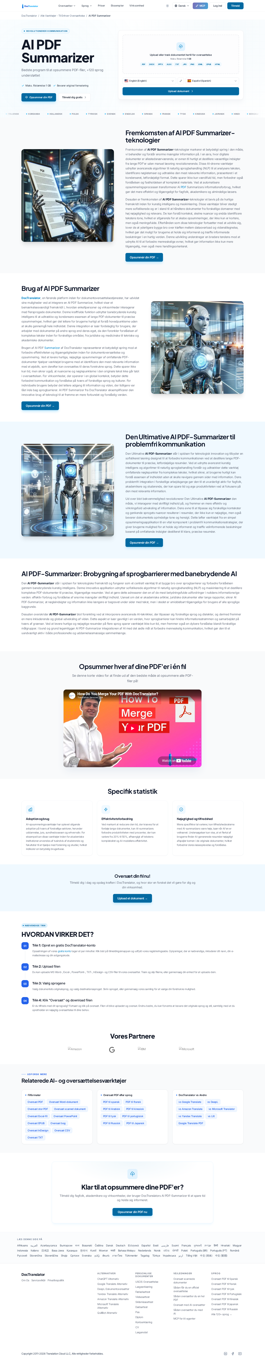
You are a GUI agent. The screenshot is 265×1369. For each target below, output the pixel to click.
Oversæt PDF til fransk (223, 1283)
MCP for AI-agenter (184, 1318)
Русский (22, 1255)
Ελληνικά (133, 1245)
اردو (181, 1255)
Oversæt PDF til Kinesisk (224, 1299)
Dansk (109, 1245)
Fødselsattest (142, 1291)
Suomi (175, 1245)
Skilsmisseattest (144, 1301)
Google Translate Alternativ (112, 1283)
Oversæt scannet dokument (70, 1108)
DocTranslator (31, 298)
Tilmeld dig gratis (72, 97)
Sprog (85, 5)
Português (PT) (218, 1250)
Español (146, 1245)
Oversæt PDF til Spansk (224, 1278)
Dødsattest (141, 1307)
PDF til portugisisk (132, 1116)
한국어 (84, 1250)
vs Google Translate (189, 1101)
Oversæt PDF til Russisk (224, 1309)
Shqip (64, 1255)
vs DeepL (212, 1101)
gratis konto (64, 951)
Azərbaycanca (48, 1245)
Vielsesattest (142, 1296)
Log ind (217, 5)
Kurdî (93, 1250)
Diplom (139, 1317)
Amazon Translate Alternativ (113, 1299)
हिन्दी (216, 1245)
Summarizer (52, 348)
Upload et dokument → (132, 898)
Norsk (157, 1250)
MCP (202, 5)
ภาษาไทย (117, 1255)
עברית (208, 1245)
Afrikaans (22, 1245)
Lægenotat (141, 1332)
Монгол (103, 1250)
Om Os (25, 1280)
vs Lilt (211, 1116)
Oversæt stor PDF (38, 1108)
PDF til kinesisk (135, 1108)
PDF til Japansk (135, 1123)
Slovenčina (36, 1255)
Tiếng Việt (191, 1255)
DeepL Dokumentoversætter (113, 1288)
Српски (74, 1255)
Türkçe (156, 1255)
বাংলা (77, 1245)
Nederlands (144, 1250)
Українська (169, 1255)
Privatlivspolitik (56, 1280)
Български (66, 1245)
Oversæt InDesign (38, 1130)
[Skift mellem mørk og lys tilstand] (167, 5)
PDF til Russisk (111, 1123)
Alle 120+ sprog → (221, 1314)
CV (137, 1327)
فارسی (165, 1245)
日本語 (45, 1250)
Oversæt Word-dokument (63, 1101)
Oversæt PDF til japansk (224, 1304)
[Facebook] (232, 1353)
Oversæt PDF (35, 1101)
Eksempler (117, 5)
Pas (137, 1312)
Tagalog (144, 1255)
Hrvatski (225, 1245)
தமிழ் (97, 1255)
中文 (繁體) (221, 1255)
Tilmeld (235, 5)
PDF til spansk (111, 1101)
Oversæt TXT (35, 1137)
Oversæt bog (58, 1123)
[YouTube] (240, 1353)
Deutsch (120, 1245)
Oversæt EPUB (36, 1123)
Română (234, 1250)
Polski (184, 1250)
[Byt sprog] (181, 80)
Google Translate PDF (190, 1123)
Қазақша (72, 1250)
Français (186, 1245)
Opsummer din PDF (40, 97)
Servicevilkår (38, 1280)
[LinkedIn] (225, 1353)
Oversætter (65, 5)
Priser (101, 5)
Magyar (237, 1245)
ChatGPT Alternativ (108, 1278)
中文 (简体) (206, 1255)
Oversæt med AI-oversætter (189, 1304)
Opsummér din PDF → (144, 257)
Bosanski (87, 1245)
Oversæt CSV (62, 1130)
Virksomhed (136, 5)
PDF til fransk (133, 1101)
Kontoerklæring (143, 1322)
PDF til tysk (109, 1116)
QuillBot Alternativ (107, 1312)
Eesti (155, 1245)
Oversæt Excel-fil (37, 1116)
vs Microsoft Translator (222, 1108)
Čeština (99, 1245)
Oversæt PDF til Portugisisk (226, 1294)
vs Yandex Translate (190, 1116)
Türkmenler (131, 1255)
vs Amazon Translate (190, 1108)
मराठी (113, 1250)
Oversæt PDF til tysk (222, 1288)
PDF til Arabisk (111, 1108)
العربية (33, 1245)
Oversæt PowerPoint (65, 1116)
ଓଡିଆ (166, 1250)
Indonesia (22, 1250)
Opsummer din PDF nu (132, 1212)
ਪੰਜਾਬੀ (175, 1250)
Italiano (35, 1250)
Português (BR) (199, 1250)
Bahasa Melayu (126, 1250)
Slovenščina (51, 1255)
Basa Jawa (58, 1250)
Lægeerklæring (144, 1286)
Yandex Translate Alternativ (112, 1294)
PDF (183, 187)
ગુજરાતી (198, 1245)
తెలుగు (105, 1255)
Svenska (86, 1255)
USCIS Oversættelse (146, 1281)
